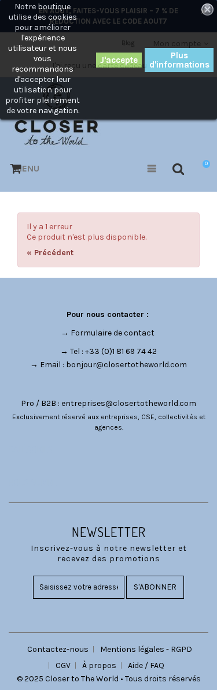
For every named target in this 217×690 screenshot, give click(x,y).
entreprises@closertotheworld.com (128, 403)
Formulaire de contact (113, 333)
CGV (63, 665)
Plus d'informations (179, 60)
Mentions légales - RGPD (146, 649)
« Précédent (50, 253)
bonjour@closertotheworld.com (126, 365)
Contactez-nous (58, 649)
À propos (99, 665)
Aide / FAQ (146, 665)
